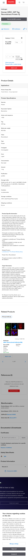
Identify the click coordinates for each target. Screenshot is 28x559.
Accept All (14, 554)
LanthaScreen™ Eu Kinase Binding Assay (12, 251)
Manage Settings (14, 543)
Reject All (14, 549)
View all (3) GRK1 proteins (14, 19)
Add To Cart (14, 68)
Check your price (9, 62)
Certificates (17, 29)
